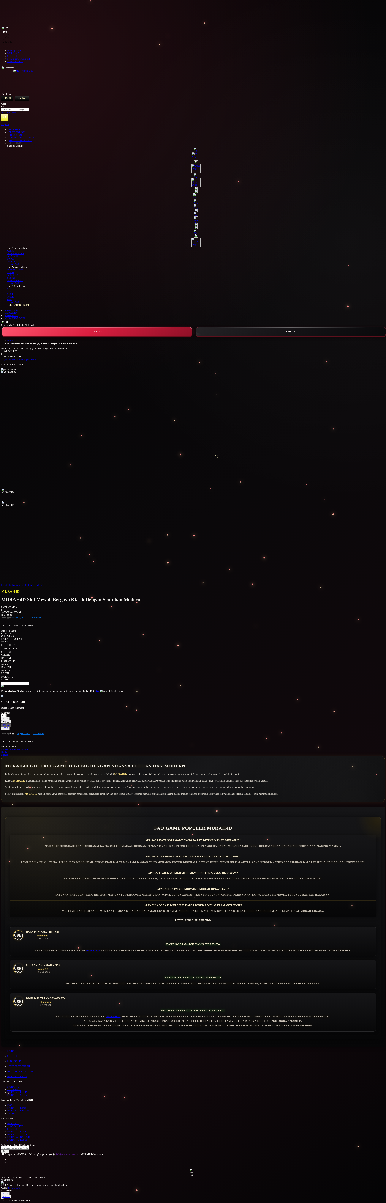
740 (9, 291)
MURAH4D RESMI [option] (7, 678)
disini (97, 691)
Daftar (22, 98)
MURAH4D (13, 53)
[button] (7, 494)
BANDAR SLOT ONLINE (20, 1071)
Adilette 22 (12, 275)
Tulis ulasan (35, 618)
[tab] (193, 124)
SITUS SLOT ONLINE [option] (8, 653)
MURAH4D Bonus (16, 1108)
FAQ (9, 1105)
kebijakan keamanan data (68, 1154)
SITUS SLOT (14, 56)
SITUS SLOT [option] (8, 645)
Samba (10, 272)
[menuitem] (14, 129)
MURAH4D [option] (7, 641)
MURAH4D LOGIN (15, 318)
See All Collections (16, 264)
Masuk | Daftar (14, 50)
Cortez (10, 250)
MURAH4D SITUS (17, 1095)
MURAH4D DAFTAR (18, 1137)
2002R (10, 294)
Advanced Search (9, 112)
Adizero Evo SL (15, 280)
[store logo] (26, 94)
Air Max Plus (13, 256)
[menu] (193, 217)
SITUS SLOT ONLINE (19, 58)
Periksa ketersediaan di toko (14, 749)
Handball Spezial (15, 269)
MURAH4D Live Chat (18, 1110)
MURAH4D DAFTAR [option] (7, 665)
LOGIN (290, 331)
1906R (10, 297)
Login (7, 98)
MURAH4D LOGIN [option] (7, 672)
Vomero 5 (12, 261)
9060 (9, 299)
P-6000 (10, 259)
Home (10, 340)
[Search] (4, 117)
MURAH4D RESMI (17, 1076)
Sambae (11, 278)
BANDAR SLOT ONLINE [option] (9, 659)
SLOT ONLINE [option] (9, 648)
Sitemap (11, 1113)
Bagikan (5, 752)
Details (4, 754)
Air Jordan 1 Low (15, 253)
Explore (5, 124)
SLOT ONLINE (15, 61)
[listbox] (76, 660)
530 (9, 288)
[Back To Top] (2, 1198)
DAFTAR (97, 331)
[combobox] (15, 109)
